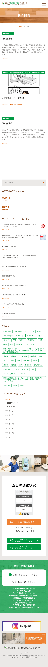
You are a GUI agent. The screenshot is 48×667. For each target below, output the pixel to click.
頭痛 (32, 369)
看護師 (24, 356)
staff (7, 33)
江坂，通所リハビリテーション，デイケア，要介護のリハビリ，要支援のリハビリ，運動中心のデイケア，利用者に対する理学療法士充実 (23, 350)
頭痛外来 (24, 374)
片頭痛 (5, 356)
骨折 (22, 385)
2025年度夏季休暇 (8, 276)
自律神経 (28, 365)
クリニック (20, 336)
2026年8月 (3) (12, 403)
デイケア (39, 336)
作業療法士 (32, 340)
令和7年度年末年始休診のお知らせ (14, 266)
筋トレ (5, 361)
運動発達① (7, 123)
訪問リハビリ (8, 369)
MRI (26, 331)
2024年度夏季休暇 (8, 313)
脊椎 (18, 361)
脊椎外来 (26, 361)
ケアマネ (30, 336)
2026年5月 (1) (12, 406)
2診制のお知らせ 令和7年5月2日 (14, 295)
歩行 (26, 344)
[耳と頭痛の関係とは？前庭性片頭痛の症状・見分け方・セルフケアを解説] (43, 226)
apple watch (18, 331)
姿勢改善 (19, 344)
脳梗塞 (5, 365)
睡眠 (40, 356)
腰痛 (20, 365)
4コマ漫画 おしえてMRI (13, 98)
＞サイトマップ (24, 652)
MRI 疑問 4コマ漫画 (16, 104)
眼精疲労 (33, 356)
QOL (32, 331)
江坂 (32, 344)
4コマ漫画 (7, 331)
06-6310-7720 (24, 581)
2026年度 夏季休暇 (9, 246)
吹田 (40, 340)
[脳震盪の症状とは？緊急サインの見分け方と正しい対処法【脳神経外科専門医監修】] (43, 237)
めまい (39, 331)
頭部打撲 (6, 385)
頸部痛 (15, 385)
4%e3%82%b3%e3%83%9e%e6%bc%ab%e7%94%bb (24, 72)
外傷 (5, 344)
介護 (14, 340)
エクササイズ (8, 336)
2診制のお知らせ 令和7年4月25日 (14, 285)
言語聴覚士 (38, 365)
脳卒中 (35, 361)
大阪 (11, 344)
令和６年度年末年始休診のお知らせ (14, 304)
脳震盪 (13, 365)
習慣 (12, 361)
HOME (21, 26)
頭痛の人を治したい (10, 374)
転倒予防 (25, 369)
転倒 (17, 369)
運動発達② (7, 38)
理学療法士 (15, 356)
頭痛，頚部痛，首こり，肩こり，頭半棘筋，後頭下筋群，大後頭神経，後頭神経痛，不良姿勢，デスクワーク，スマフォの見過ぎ (23, 379)
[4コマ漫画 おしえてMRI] (24, 83)
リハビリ (6, 340)
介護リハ (22, 340)
